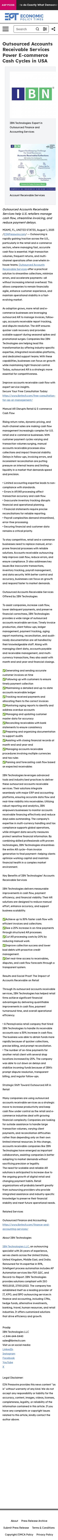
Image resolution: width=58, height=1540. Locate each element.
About (14, 1520)
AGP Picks (8, 5)
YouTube (7, 1362)
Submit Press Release (16, 1527)
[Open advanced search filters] (45, 29)
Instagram (8, 1353)
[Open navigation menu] (5, 29)
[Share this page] (53, 29)
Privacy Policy (44, 1534)
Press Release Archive (34, 1520)
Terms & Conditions (43, 1527)
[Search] (37, 29)
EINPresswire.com (14, 234)
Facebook (8, 1358)
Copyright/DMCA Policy (19, 1534)
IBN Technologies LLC (15, 1246)
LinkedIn (7, 1349)
